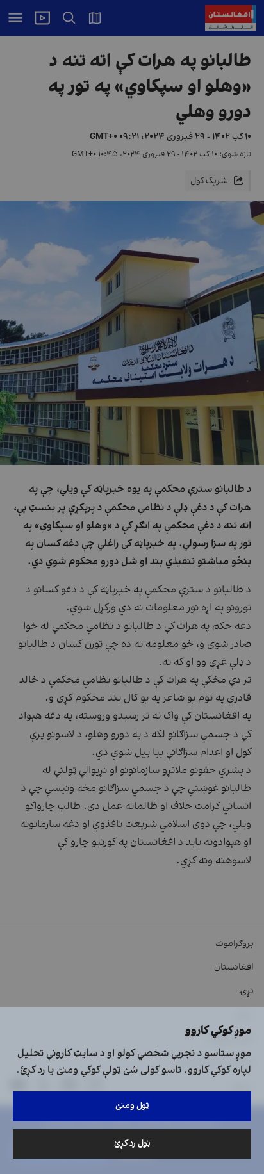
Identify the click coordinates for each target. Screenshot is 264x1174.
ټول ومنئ (132, 1106)
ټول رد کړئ (132, 1143)
